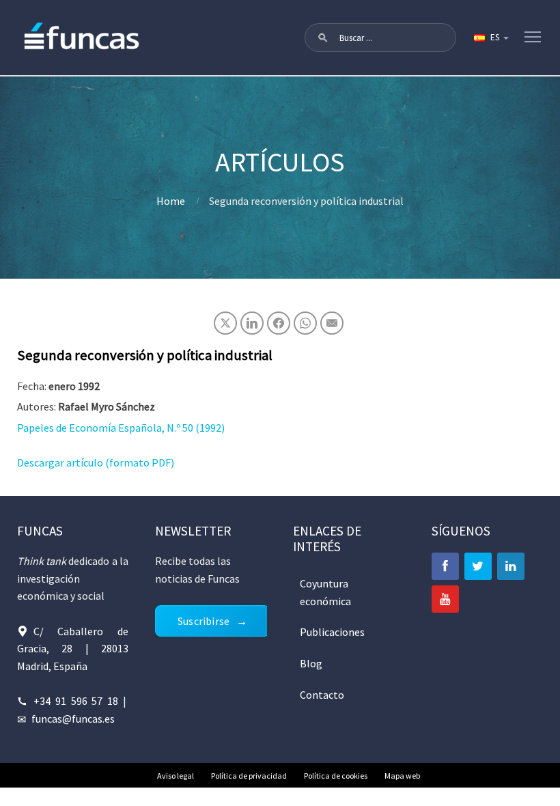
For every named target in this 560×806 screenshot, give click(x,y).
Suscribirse (203, 621)
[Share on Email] (332, 323)
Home (170, 201)
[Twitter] (478, 566)
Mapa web (402, 775)
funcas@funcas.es (73, 718)
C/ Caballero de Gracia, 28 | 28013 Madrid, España (73, 648)
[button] (323, 37)
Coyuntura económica (325, 592)
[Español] (490, 37)
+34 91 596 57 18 (76, 701)
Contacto (322, 694)
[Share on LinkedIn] (252, 323)
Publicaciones (332, 632)
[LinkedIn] (510, 566)
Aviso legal (175, 775)
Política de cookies (335, 775)
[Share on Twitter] (225, 323)
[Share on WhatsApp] (305, 323)
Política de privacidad (249, 775)
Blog (311, 663)
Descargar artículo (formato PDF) (95, 462)
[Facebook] (445, 566)
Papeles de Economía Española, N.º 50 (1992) (121, 427)
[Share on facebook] (278, 323)
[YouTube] (445, 599)
